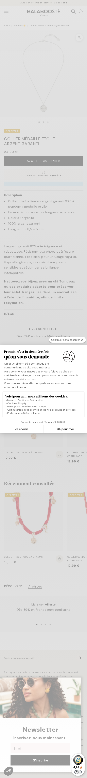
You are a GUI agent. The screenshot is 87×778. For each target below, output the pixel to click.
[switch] (78, 772)
